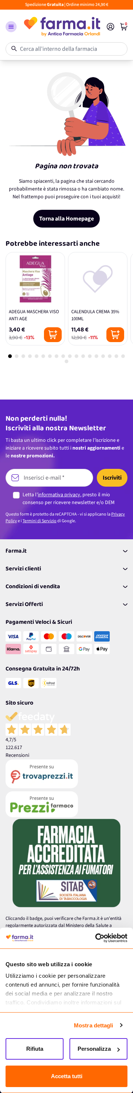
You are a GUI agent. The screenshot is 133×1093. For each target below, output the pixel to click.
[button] (11, 26)
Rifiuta (34, 1049)
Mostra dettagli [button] (93, 1025)
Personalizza (94, 1049)
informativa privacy (59, 495)
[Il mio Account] (110, 26)
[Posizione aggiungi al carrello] (53, 334)
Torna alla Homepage (66, 219)
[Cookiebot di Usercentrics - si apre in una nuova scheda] (96, 938)
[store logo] (61, 27)
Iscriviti (112, 478)
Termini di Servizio (40, 521)
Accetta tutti (66, 1076)
